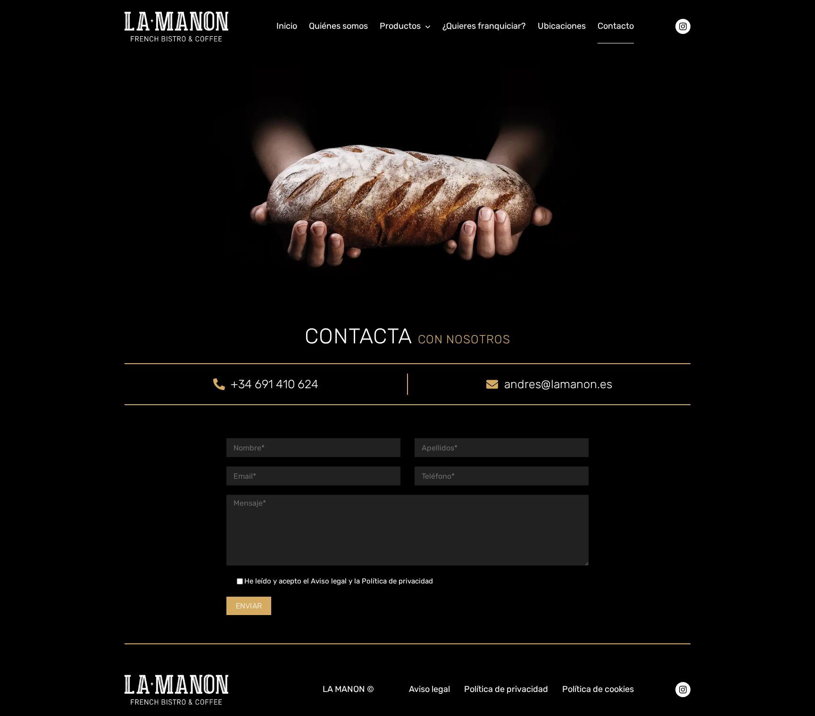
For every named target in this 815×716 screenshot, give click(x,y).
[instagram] (682, 26)
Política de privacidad (397, 581)
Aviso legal (329, 581)
